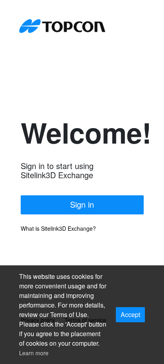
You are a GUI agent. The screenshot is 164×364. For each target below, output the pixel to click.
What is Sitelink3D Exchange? (58, 228)
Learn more (34, 353)
